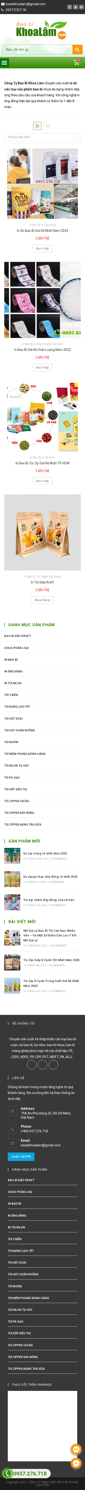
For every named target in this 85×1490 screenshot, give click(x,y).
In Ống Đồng (48, 225)
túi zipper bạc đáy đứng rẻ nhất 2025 (50, 876)
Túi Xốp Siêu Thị (15, 789)
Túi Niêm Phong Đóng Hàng (25, 754)
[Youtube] (75, 7)
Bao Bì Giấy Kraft (17, 636)
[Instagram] (42, 1064)
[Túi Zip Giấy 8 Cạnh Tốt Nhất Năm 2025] (12, 962)
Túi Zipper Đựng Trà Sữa (22, 824)
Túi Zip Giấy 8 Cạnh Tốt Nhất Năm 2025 (51, 960)
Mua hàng (42, 600)
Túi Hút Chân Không (19, 730)
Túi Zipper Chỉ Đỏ (16, 801)
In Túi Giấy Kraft (42, 582)
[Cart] (76, 62)
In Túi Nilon (56, 344)
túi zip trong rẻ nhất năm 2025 (45, 853)
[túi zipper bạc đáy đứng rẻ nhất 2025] (12, 879)
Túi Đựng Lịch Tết (17, 706)
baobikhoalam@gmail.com (41, 1145)
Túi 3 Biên (11, 695)
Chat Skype (21, 1156)
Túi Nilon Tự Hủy (16, 765)
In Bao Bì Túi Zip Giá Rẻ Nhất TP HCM (42, 463)
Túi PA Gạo (12, 777)
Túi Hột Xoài (13, 718)
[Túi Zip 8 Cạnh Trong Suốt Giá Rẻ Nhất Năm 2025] (12, 986)
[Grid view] (37, 126)
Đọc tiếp (42, 248)
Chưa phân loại (16, 648)
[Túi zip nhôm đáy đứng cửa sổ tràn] (12, 902)
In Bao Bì (34, 225)
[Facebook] (69, 7)
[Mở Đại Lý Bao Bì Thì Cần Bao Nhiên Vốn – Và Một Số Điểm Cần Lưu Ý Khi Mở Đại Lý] (12, 938)
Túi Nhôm (11, 742)
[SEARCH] (77, 49)
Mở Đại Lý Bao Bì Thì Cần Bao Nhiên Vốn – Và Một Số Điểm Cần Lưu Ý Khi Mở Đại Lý (49, 935)
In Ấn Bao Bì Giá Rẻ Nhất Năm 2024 (42, 231)
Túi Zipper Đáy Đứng (48, 576)
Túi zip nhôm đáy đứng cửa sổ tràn (48, 900)
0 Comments (59, 859)
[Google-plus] (81, 7)
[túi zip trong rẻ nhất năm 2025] (12, 856)
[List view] (48, 126)
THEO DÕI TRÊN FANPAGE (32, 1384)
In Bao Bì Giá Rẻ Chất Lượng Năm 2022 (42, 350)
